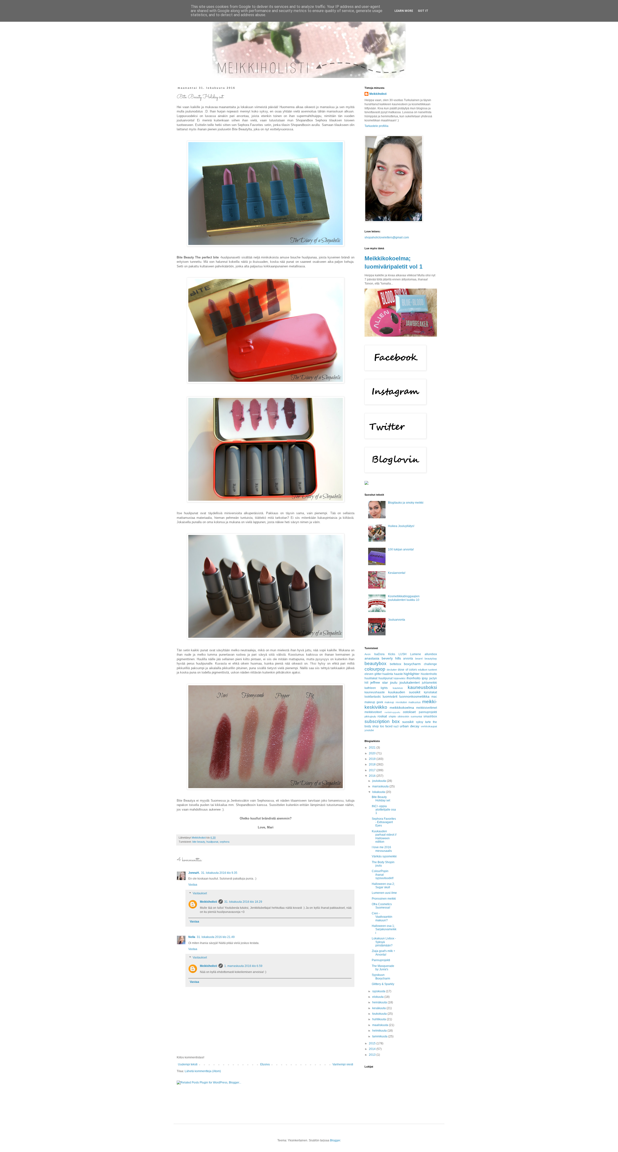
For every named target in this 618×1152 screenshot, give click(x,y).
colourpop (375, 669)
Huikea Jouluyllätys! (401, 526)
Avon (368, 654)
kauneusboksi (422, 687)
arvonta (408, 658)
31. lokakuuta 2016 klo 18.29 (243, 901)
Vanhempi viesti (342, 1064)
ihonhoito (414, 678)
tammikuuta (380, 1036)
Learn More (403, 11)
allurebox (431, 654)
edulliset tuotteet (427, 669)
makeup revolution (396, 702)
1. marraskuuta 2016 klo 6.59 (243, 966)
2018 (372, 764)
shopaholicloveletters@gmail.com (387, 237)
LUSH (403, 654)
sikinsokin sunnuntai (410, 716)
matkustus (414, 702)
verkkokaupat (429, 726)
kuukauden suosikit (404, 692)
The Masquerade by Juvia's (383, 967)
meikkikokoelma (402, 707)
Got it (423, 11)
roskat (382, 716)
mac (434, 696)
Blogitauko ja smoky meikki (405, 502)
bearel (418, 658)
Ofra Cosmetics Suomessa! (382, 905)
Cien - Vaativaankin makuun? (382, 917)
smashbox (430, 716)
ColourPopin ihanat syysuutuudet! (382, 874)
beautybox (375, 663)
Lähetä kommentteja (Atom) (203, 1071)
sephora (224, 841)
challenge (430, 664)
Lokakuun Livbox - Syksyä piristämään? (384, 942)
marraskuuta (380, 786)
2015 (372, 1043)
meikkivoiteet (373, 712)
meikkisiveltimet (426, 707)
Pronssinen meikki (384, 898)
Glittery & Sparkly (383, 984)
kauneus (398, 688)
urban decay (409, 726)
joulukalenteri (410, 682)
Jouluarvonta (396, 619)
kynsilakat (430, 692)
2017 (372, 770)
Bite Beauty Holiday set (381, 798)
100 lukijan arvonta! (401, 549)
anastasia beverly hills (383, 658)
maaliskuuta (380, 1025)
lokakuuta (379, 792)
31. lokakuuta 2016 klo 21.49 (216, 937)
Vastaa (192, 884)
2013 (372, 1054)
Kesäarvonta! (396, 573)
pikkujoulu (370, 716)
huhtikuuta (379, 1019)
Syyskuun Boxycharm (381, 976)
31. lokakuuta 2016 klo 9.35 (219, 872)
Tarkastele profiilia (376, 126)
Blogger (335, 1140)
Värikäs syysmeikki (384, 856)
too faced (386, 726)
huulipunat (212, 841)
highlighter (412, 674)
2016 (372, 775)
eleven (369, 674)
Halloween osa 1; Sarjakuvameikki (384, 929)
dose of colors (407, 669)
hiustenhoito (429, 674)
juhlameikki (429, 682)
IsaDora (379, 654)
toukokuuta (379, 1013)
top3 (396, 726)
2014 (372, 1049)
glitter (378, 674)
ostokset (409, 712)
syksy (419, 722)
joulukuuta (379, 781)
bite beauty (198, 841)
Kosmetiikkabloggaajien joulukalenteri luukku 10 (404, 598)
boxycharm (412, 664)
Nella (191, 937)
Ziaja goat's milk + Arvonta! (383, 952)
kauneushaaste (375, 692)
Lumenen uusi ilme (384, 893)
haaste (398, 674)
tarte (428, 722)
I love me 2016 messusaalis (382, 849)
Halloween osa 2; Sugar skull (383, 885)
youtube (369, 730)
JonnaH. (194, 872)
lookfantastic (373, 696)
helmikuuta (379, 1030)
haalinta (387, 674)
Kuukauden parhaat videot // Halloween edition (384, 836)
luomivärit (390, 696)
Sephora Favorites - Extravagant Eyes (384, 822)
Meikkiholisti (208, 901)
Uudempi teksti (187, 1064)
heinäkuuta (380, 1002)
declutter (392, 669)
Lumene (415, 654)
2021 (372, 747)
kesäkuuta (379, 1008)
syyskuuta (379, 991)
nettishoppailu (392, 712)
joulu (393, 682)
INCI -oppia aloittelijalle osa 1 (384, 810)
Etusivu (265, 1064)
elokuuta (378, 997)
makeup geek (374, 702)
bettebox (395, 664)
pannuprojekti (428, 712)
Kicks (391, 654)
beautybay (431, 658)
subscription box (382, 721)
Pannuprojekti (381, 960)
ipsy (425, 678)
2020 (372, 753)
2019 (372, 759)
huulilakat (371, 678)
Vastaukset (200, 893)
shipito (392, 716)
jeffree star (379, 682)
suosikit (408, 722)
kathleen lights (376, 688)
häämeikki (399, 678)
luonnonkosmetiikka (414, 696)
